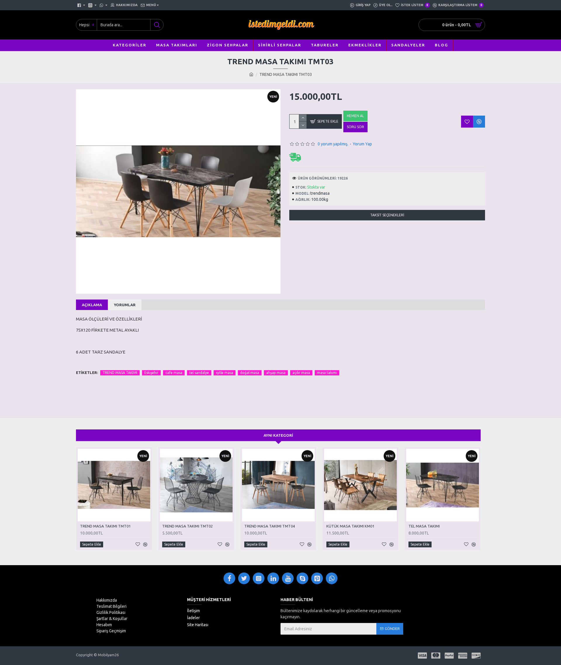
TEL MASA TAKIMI (424, 526)
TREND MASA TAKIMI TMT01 (105, 526)
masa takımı (327, 373)
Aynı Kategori (278, 435)
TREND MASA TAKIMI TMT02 (187, 526)
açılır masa (301, 373)
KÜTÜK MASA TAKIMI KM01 (350, 526)
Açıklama (92, 305)
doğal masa (249, 373)
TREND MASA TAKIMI (120, 373)
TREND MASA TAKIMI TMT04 (269, 526)
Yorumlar (125, 305)
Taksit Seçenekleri (387, 215)
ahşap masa (275, 373)
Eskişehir (151, 373)
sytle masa (224, 373)
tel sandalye (199, 373)
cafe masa (173, 373)
